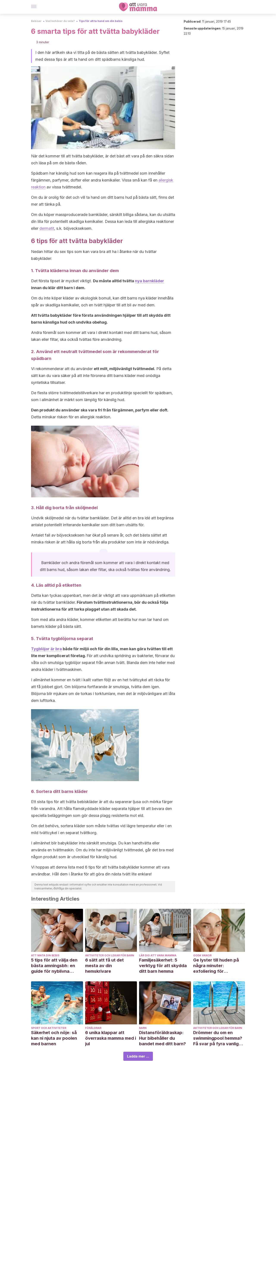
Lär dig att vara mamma (157, 955)
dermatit (46, 228)
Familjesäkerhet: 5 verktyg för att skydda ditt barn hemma (163, 965)
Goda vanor (202, 955)
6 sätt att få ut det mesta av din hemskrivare (104, 965)
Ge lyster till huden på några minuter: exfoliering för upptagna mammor (216, 965)
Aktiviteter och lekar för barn (109, 955)
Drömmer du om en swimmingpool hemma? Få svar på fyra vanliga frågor (217, 1038)
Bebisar (36, 21)
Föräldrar (93, 1028)
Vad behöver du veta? (60, 21)
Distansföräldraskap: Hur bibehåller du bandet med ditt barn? (162, 1038)
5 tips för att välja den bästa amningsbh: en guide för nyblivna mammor (54, 965)
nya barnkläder (149, 281)
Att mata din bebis (45, 955)
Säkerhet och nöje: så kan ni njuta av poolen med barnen (54, 1038)
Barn (143, 1028)
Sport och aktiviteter (48, 1028)
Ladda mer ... (138, 1056)
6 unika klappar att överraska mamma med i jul (110, 1038)
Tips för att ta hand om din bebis (100, 21)
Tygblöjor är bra (46, 649)
